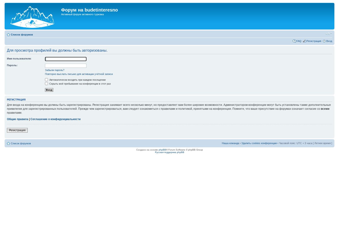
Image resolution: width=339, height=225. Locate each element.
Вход (329, 41)
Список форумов (22, 34)
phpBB (162, 149)
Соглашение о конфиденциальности (55, 119)
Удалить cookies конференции (259, 143)
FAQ (298, 41)
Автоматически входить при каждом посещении (77, 79)
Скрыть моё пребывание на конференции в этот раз (80, 83)
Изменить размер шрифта (328, 34)
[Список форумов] (33, 16)
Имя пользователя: (19, 58)
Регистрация (313, 41)
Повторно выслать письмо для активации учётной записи (79, 74)
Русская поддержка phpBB (169, 152)
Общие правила (17, 119)
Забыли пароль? (54, 70)
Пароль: (12, 65)
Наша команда (230, 143)
